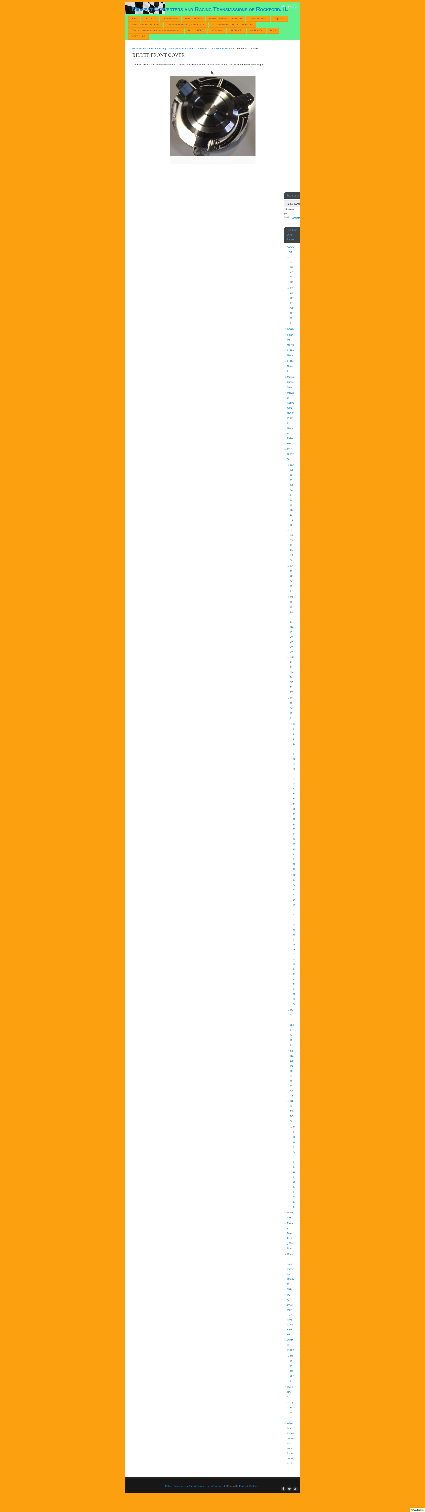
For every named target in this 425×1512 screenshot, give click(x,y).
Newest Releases (258, 18)
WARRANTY (256, 30)
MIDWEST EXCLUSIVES (294, 1167)
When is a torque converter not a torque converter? (155, 30)
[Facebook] (283, 7)
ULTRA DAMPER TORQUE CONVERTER (232, 24)
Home (134, 18)
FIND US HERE (195, 30)
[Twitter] (288, 7)
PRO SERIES (223, 48)
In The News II (171, 18)
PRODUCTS (237, 30)
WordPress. (254, 1486)
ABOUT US (150, 18)
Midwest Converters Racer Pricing (225, 18)
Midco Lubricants (193, 18)
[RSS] (294, 7)
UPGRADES (292, 1111)
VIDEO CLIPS (138, 36)
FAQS (273, 30)
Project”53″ (279, 18)
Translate (295, 217)
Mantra (242, 1486)
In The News (217, 30)
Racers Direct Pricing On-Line (145, 24)
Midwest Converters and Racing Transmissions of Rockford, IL (210, 9)
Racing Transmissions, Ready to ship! (186, 24)
